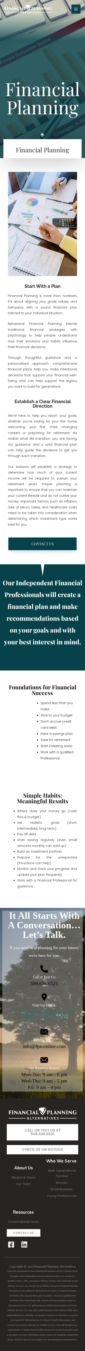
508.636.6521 (44, 983)
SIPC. (26, 1280)
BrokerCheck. (71, 1271)
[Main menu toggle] (76, 9)
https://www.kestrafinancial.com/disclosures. (57, 1339)
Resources (23, 1212)
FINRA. (19, 1280)
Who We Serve (61, 1161)
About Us (23, 1167)
